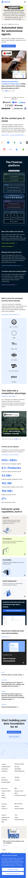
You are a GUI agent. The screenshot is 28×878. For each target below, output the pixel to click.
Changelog (4, 819)
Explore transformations (8, 284)
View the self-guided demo (14, 610)
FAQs (2, 821)
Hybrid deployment (19, 771)
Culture (3, 806)
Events (3, 795)
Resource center (19, 791)
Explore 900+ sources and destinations (12, 135)
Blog (16, 788)
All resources (5, 636)
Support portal (5, 817)
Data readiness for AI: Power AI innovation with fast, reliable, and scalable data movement (12, 684)
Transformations (5, 766)
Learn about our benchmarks (9, 454)
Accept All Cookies (13, 869)
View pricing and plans (9, 707)
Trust (16, 815)
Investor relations (19, 808)
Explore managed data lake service (11, 265)
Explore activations (6, 246)
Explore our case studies (8, 396)
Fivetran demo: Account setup (11, 675)
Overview (17, 777)
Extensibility (18, 768)
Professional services (20, 795)
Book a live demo (14, 736)
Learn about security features (10, 314)
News (16, 793)
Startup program (5, 782)
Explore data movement (8, 243)
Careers (17, 806)
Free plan (17, 780)
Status (16, 817)
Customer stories (6, 791)
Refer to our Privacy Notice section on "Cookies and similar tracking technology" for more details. (12, 864)
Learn (2, 793)
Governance (4, 768)
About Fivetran (18, 803)
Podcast (3, 797)
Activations (4, 771)
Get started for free (8, 46)
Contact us (4, 808)
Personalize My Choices (12, 873)
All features (4, 780)
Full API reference (19, 819)
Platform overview (19, 764)
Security (17, 766)
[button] (25, 2)
